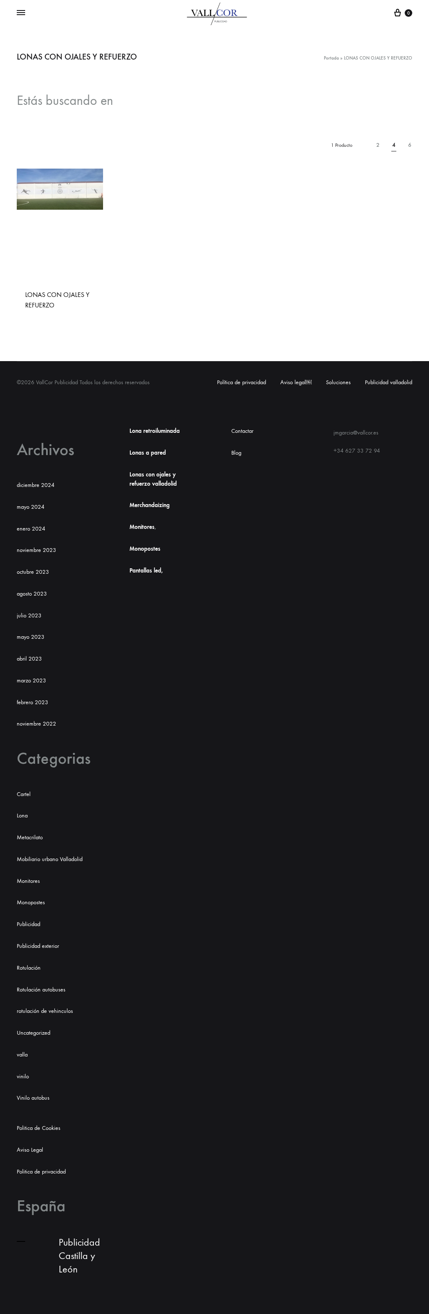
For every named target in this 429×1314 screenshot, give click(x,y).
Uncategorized (33, 1032)
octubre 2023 (33, 571)
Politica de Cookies (38, 1128)
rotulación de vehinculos (45, 1011)
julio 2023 (29, 615)
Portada (331, 58)
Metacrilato (30, 837)
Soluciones (338, 382)
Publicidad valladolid (388, 382)
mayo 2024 (30, 506)
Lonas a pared (147, 452)
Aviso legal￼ (296, 382)
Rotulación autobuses (41, 989)
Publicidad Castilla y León (79, 1255)
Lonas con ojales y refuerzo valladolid (153, 479)
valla (22, 1054)
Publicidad (28, 924)
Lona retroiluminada (154, 431)
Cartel (24, 794)
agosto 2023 (32, 593)
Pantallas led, (146, 570)
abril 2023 (29, 658)
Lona (22, 815)
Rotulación (29, 967)
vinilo (23, 1076)
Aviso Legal (30, 1149)
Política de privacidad (241, 382)
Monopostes (31, 902)
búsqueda (147, 101)
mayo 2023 (30, 636)
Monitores (28, 881)
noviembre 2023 (36, 550)
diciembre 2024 (35, 485)
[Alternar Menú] (21, 13)
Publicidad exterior (38, 946)
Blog (236, 452)
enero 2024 (31, 528)
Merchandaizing (149, 505)
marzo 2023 (31, 680)
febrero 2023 (32, 702)
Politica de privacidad (41, 1171)
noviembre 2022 (36, 723)
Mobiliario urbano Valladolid (50, 859)
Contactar (242, 431)
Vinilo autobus (33, 1097)
